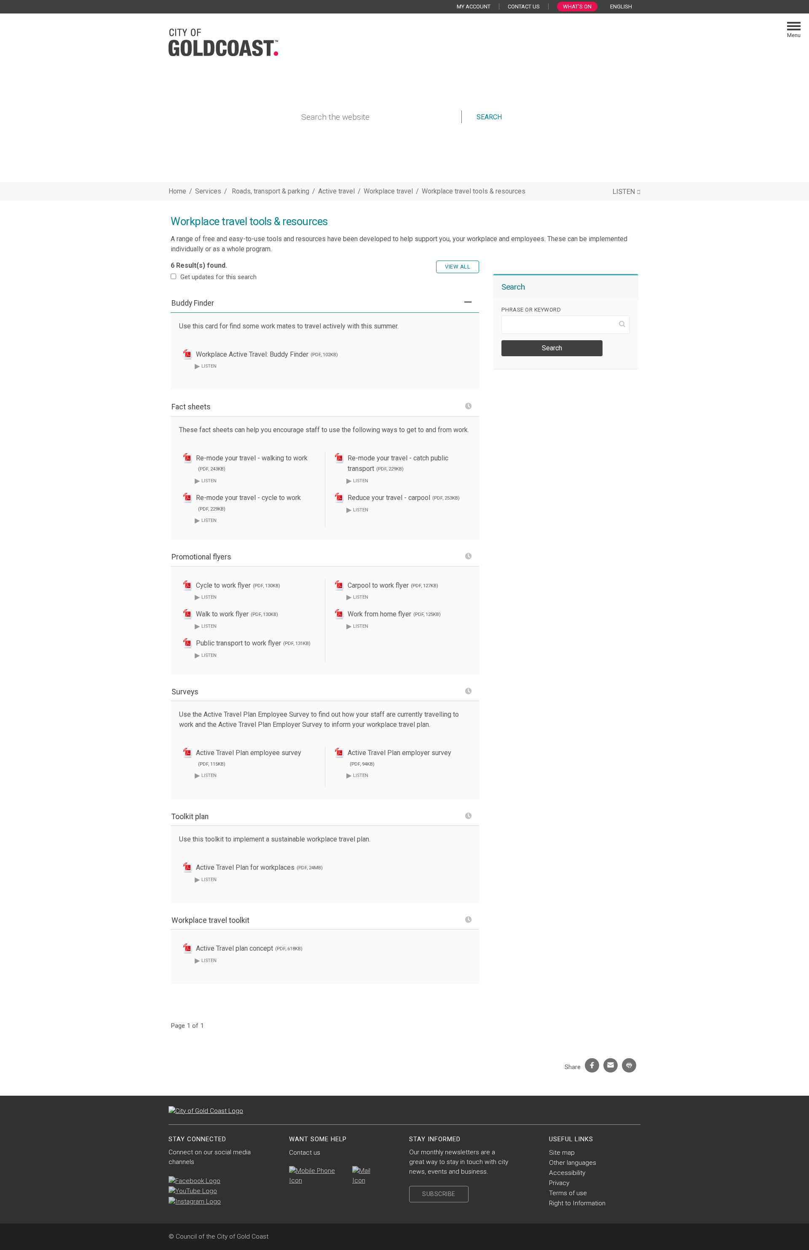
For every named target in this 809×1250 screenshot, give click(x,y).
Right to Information (577, 1203)
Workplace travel (389, 191)
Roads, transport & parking (271, 191)
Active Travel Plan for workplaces (259, 867)
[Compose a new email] (367, 1175)
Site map (562, 1152)
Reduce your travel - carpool (404, 498)
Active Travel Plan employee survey (248, 758)
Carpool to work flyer (393, 585)
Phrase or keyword (531, 309)
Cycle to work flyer (238, 585)
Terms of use (568, 1193)
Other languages (572, 1163)
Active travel (337, 191)
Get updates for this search (218, 277)
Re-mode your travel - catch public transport (398, 463)
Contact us (304, 1152)
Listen (206, 365)
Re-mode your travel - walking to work (252, 463)
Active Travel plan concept (249, 948)
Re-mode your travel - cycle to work (248, 503)
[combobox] (624, 6)
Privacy (559, 1183)
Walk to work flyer (237, 614)
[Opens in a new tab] (194, 1180)
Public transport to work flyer (253, 643)
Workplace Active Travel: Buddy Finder (267, 354)
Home (177, 191)
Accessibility (567, 1173)
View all (457, 266)
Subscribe (438, 1194)
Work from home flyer (394, 614)
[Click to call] (316, 1175)
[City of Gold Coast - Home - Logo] (223, 41)
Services (208, 191)
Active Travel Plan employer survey (399, 758)
